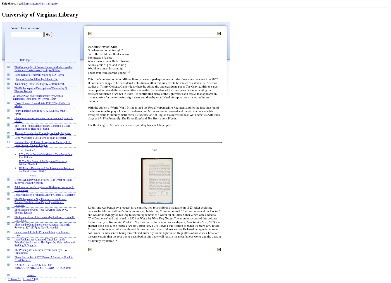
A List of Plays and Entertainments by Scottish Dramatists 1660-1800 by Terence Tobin (38, 97)
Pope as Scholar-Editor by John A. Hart (37, 79)
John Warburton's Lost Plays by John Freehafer (40, 137)
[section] (31, 275)
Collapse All (14, 279)
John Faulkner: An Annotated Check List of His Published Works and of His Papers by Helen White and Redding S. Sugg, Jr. (44, 242)
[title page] (25, 60)
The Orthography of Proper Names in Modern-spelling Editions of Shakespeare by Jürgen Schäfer (43, 69)
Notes (33, 175)
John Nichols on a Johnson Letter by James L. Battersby (44, 194)
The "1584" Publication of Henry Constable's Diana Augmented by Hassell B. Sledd (42, 127)
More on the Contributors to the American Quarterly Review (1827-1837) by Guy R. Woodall (42, 226)
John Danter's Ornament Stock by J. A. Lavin (39, 75)
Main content (30, 3)
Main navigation (49, 3)
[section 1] (30, 150)
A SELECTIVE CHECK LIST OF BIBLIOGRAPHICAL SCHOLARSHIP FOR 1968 (42, 266)
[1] (128, 71)
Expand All (29, 279)
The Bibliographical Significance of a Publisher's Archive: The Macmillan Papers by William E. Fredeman (40, 202)
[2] (116, 239)
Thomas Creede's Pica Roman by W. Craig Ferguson (43, 133)
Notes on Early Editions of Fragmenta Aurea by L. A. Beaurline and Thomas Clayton (43, 144)
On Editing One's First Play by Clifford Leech (39, 84)
